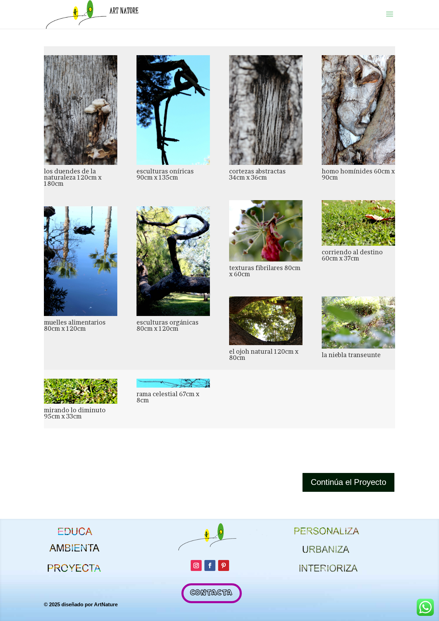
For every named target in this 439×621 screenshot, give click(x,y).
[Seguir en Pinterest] (223, 565)
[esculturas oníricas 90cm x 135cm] (173, 162)
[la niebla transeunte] (358, 346)
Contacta (211, 593)
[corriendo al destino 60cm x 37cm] (358, 243)
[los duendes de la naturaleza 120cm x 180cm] (80, 162)
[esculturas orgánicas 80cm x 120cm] (173, 313)
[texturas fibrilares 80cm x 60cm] (265, 259)
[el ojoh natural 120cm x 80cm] (265, 342)
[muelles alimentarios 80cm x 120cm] (80, 313)
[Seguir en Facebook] (209, 565)
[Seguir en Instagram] (196, 565)
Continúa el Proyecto (348, 482)
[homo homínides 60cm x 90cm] (358, 162)
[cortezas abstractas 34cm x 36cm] (265, 162)
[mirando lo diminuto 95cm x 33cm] (80, 401)
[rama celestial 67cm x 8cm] (173, 385)
